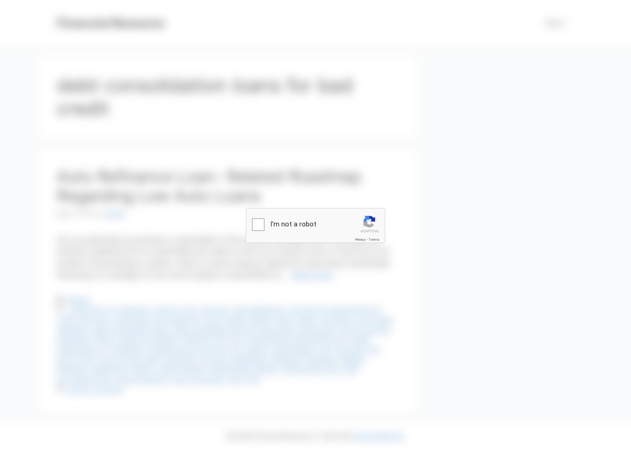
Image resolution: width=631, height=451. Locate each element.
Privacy (360, 239)
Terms (374, 239)
